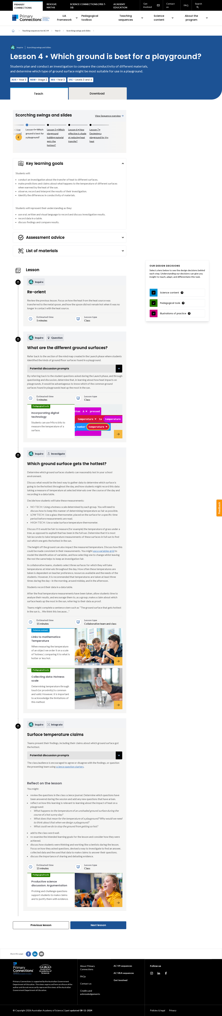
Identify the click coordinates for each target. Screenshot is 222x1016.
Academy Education (120, 6)
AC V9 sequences (123, 965)
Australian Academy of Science (47, 1010)
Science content (159, 18)
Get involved (147, 5)
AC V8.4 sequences (124, 973)
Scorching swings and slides (78, 30)
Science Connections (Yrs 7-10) (88, 6)
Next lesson (98, 925)
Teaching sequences (125, 18)
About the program (191, 18)
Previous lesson (41, 925)
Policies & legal (157, 1010)
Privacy (172, 1010)
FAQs (83, 976)
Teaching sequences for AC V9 (35, 30)
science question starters (70, 766)
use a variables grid (103, 550)
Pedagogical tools (170, 303)
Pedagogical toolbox (89, 18)
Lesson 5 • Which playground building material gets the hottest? (56, 137)
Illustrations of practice (173, 313)
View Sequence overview (108, 115)
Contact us (170, 5)
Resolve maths (52, 6)
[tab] (39, 93)
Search (198, 3)
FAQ (186, 5)
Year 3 (57, 30)
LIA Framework (64, 18)
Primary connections (23, 6)
